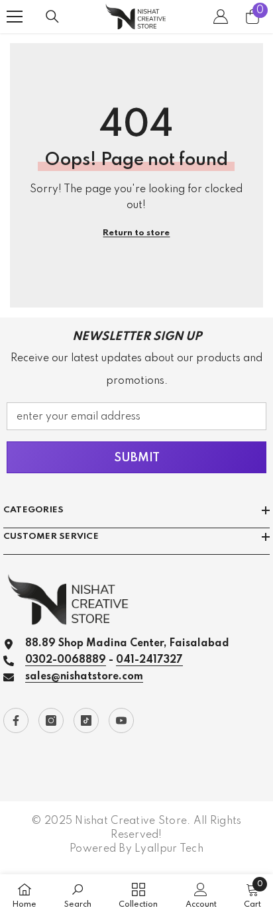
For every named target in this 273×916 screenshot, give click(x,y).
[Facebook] (15, 720)
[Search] (52, 17)
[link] (78, 895)
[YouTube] (121, 720)
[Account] (220, 16)
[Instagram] (51, 720)
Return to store (136, 233)
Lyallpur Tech (169, 849)
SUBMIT (137, 458)
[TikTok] (86, 720)
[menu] (15, 17)
